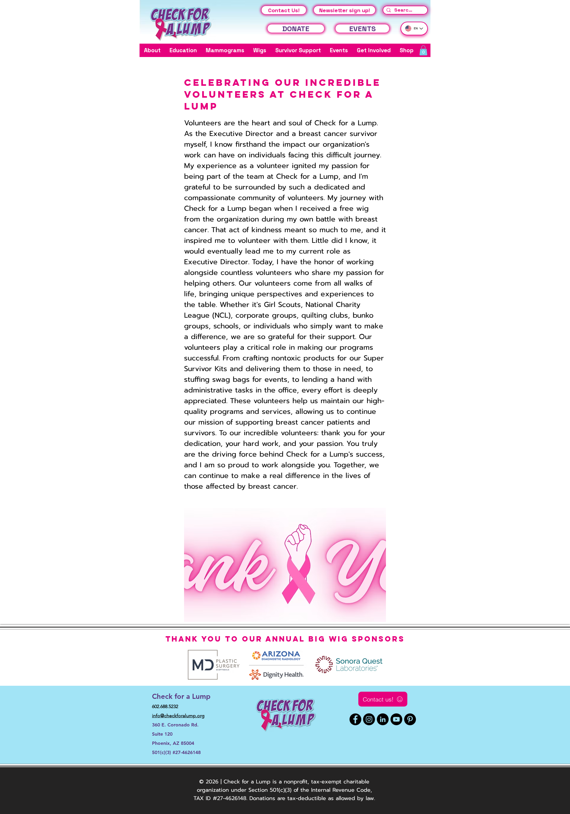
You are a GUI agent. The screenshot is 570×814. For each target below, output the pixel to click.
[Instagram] (369, 719)
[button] (152, 50)
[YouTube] (396, 719)
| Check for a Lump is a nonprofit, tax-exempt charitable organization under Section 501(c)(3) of (283, 785)
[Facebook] (355, 719)
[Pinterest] (410, 719)
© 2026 (208, 781)
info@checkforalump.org (178, 715)
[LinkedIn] (383, 719)
